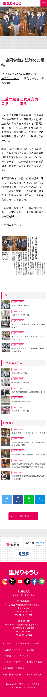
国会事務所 (24, 621)
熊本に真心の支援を (20, 305)
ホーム (8, 643)
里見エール (10, 656)
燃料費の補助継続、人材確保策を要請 (28, 392)
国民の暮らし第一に (20, 411)
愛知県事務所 (24, 601)
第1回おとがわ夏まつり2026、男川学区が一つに (28, 337)
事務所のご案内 (34, 662)
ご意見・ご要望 (12, 662)
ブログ (37, 74)
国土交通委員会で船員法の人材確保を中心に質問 (28, 477)
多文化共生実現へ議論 (21, 401)
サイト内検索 (35, 674)
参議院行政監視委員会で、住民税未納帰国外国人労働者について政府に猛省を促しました (28, 466)
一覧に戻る (23, 516)
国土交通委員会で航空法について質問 (28, 454)
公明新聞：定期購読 (15, 668)
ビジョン (31, 650)
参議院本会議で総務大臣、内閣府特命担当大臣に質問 (28, 443)
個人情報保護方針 (13, 674)
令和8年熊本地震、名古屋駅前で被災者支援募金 (27, 349)
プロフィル (23, 643)
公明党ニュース (10, 78)
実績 (37, 643)
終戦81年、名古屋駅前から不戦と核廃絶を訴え (28, 325)
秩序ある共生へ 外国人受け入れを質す (28, 433)
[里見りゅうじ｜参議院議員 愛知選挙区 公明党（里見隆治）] (12, 4)
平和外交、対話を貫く (21, 315)
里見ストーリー (12, 650)
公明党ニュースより (12, 224)
